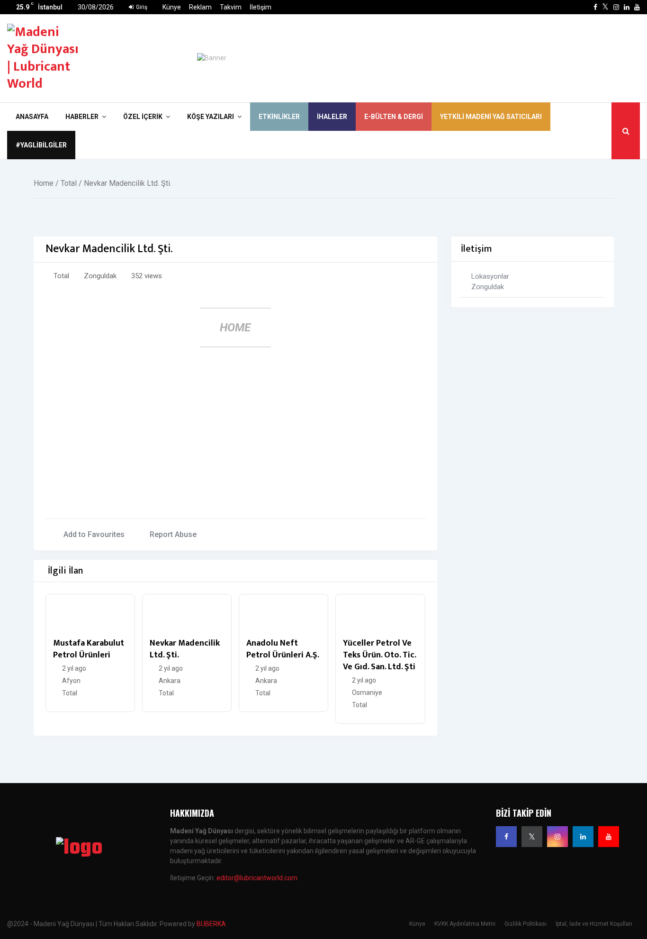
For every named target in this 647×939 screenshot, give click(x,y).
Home (44, 183)
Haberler (82, 116)
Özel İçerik (142, 116)
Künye (171, 7)
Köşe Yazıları (210, 116)
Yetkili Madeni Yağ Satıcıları (491, 116)
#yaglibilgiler (41, 145)
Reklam (200, 7)
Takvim (231, 7)
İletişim (260, 7)
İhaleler (332, 116)
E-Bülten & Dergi (393, 116)
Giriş (141, 7)
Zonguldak (100, 276)
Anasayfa (32, 116)
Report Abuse (173, 534)
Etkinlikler (279, 116)
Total (69, 183)
